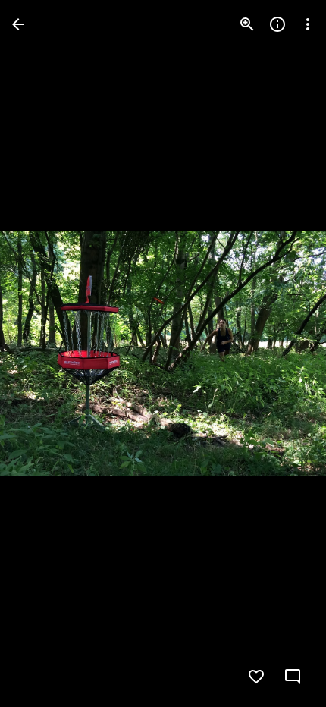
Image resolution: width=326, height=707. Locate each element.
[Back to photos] (18, 24)
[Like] (256, 677)
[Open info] (277, 24)
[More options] (308, 24)
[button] (42, 353)
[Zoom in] (247, 24)
